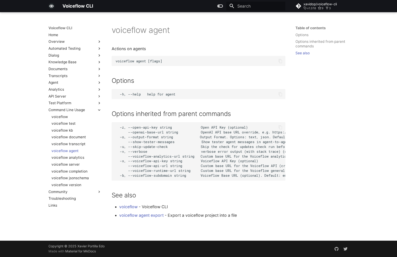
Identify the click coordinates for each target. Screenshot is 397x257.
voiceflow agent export (141, 215)
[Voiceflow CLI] (51, 6)
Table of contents (310, 28)
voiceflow (128, 206)
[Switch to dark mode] (220, 6)
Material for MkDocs (80, 251)
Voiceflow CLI (60, 28)
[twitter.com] (346, 249)
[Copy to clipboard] (280, 61)
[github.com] (336, 249)
